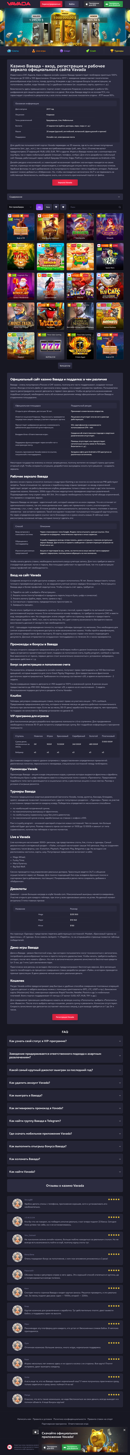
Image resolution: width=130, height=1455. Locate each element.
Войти (72, 4)
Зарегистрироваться (51, 4)
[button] (3, 27)
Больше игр (65, 366)
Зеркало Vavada (65, 182)
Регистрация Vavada (65, 1017)
